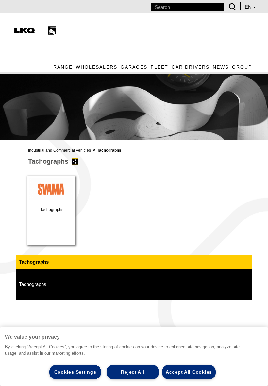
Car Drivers (190, 67)
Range (63, 67)
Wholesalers (96, 67)
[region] (134, 356)
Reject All (132, 372)
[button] (8, 106)
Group (242, 67)
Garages (134, 67)
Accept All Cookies (189, 372)
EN (249, 6)
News (221, 67)
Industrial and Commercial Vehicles (59, 150)
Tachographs (32, 284)
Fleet (159, 67)
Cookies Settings (75, 372)
